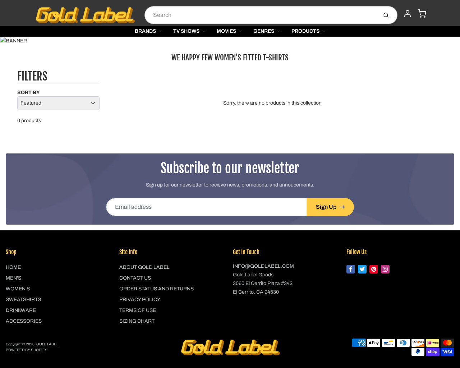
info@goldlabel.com (263, 266)
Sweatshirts (23, 299)
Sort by (28, 92)
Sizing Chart (137, 321)
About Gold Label (144, 267)
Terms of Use (137, 310)
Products (305, 31)
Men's (13, 278)
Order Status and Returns (156, 288)
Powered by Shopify (26, 350)
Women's (18, 288)
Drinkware (21, 310)
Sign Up (326, 207)
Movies (226, 31)
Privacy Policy (139, 299)
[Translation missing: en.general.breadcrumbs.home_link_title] (230, 41)
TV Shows (186, 31)
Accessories (24, 321)
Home (13, 267)
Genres (263, 31)
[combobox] (260, 15)
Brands (145, 31)
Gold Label (47, 344)
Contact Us (135, 278)
